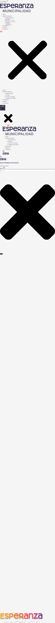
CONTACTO (5, 29)
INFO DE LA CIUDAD (10, 21)
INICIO (4, 14)
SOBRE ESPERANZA (7, 16)
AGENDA (5, 27)
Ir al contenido (3, 1)
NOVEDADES (6, 25)
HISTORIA (7, 19)
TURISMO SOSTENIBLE (8, 23)
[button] (27, 59)
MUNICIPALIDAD (9, 17)
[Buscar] (1, 254)
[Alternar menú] (2, 107)
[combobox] (27, 170)
